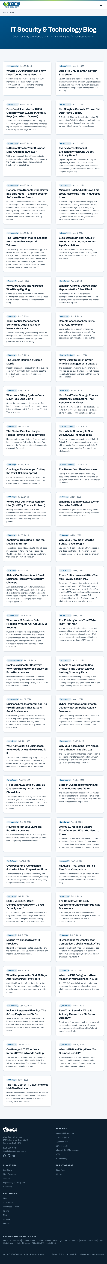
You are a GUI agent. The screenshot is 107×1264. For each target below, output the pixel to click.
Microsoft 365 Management (67, 1150)
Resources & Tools (11, 1207)
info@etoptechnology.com (14, 1151)
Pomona (26, 1243)
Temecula (46, 1243)
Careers (6, 1219)
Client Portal (61, 1170)
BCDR (58, 1154)
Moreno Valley (16, 1243)
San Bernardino (28, 1240)
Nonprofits (7, 1187)
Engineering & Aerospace (14, 1182)
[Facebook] (4, 1155)
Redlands (7, 1240)
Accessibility (72, 1254)
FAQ (5, 1215)
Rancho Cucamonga (53, 1240)
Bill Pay (59, 1174)
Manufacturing (9, 1174)
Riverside (17, 1240)
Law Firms (7, 1170)
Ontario (40, 1240)
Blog (5, 1198)
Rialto (54, 1243)
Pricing (6, 1211)
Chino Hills (36, 1243)
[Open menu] (101, 4)
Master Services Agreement (92, 1254)
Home (5, 12)
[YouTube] (14, 1155)
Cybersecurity (62, 1141)
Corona (67, 1240)
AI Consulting (61, 1158)
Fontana (75, 1240)
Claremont (92, 1240)
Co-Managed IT (62, 1137)
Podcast (6, 1223)
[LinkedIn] (9, 1155)
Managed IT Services (65, 1133)
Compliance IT (62, 1146)
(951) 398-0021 (10, 1148)
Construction (8, 1178)
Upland (83, 1240)
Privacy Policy (58, 1254)
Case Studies (8, 1202)
